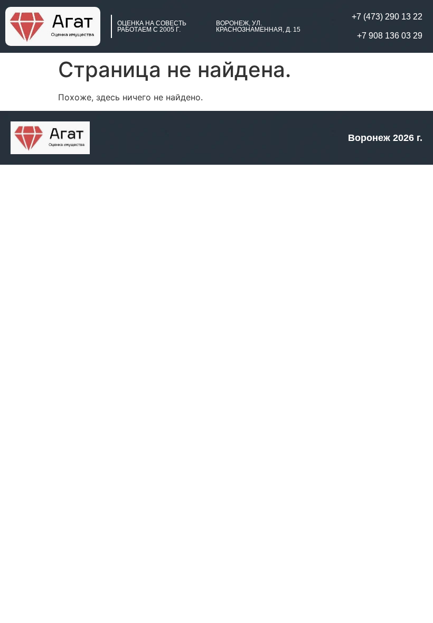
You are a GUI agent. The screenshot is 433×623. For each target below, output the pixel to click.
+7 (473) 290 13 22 (387, 16)
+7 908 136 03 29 (389, 35)
